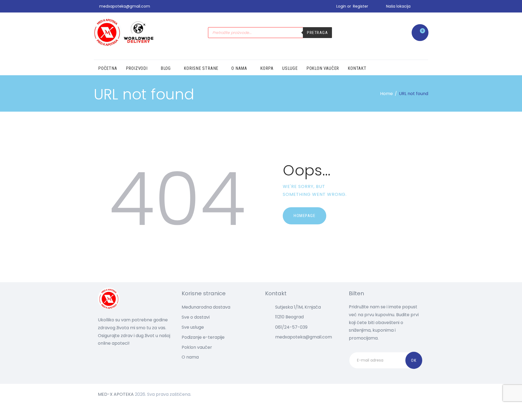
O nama (190, 357)
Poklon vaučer (197, 347)
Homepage (304, 215)
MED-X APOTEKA (116, 394)
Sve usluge (193, 327)
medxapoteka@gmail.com (303, 337)
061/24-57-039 (291, 327)
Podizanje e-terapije (203, 337)
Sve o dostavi (196, 317)
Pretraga (317, 32)
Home (386, 93)
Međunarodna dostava (206, 307)
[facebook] (426, 6)
